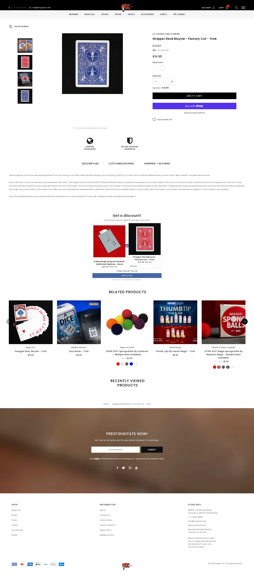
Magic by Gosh (127, 347)
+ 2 (232, 367)
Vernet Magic (175, 347)
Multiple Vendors (79, 347)
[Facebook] (117, 468)
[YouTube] (136, 468)
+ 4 (135, 364)
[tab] (127, 292)
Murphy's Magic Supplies (223, 347)
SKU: (154, 50)
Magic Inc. (31, 347)
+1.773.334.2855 (18, 7)
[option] (92, 63)
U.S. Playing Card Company (166, 34)
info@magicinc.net (41, 7)
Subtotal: (157, 88)
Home (106, 404)
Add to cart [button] (127, 275)
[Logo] (127, 7)
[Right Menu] (243, 7)
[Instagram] (130, 468)
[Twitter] (123, 468)
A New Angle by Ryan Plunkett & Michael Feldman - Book (109, 262)
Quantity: (157, 76)
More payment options (194, 112)
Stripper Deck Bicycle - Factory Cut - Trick (145, 258)
